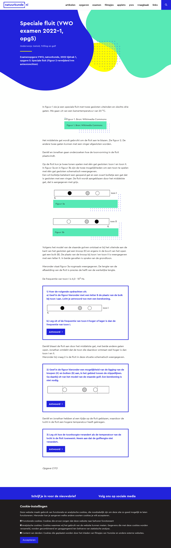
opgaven (84, 4)
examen (96, 4)
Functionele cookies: (68, 521)
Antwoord (54, 331)
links (155, 4)
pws (131, 4)
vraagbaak (143, 4)
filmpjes (109, 4)
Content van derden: (83, 533)
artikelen (70, 4)
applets (121, 4)
